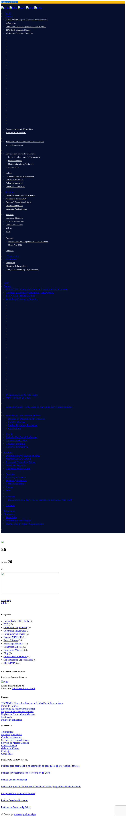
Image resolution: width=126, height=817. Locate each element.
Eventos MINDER (13, 637)
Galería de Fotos (9, 745)
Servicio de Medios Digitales (15, 742)
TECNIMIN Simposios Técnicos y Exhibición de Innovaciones (32, 703)
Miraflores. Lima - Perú (23, 688)
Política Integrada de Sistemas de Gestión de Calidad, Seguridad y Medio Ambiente (41, 786)
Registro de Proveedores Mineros (17, 711)
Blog (6, 653)
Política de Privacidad (11, 719)
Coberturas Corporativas (15, 627)
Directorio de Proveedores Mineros (18, 708)
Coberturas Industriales (15, 630)
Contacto (5, 751)
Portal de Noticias (9, 706)
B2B (6, 624)
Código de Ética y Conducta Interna (18, 793)
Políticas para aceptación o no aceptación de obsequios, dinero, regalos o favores (40, 766)
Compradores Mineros (14, 634)
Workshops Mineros (13, 643)
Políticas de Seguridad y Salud (15, 807)
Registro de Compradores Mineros (18, 714)
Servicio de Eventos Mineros (15, 740)
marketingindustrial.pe (25, 814)
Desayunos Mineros (13, 650)
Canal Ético (7, 754)
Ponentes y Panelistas (11, 734)
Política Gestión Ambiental (14, 779)
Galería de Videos (10, 748)
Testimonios (7, 731)
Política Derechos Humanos (14, 800)
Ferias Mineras (11, 640)
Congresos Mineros (13, 646)
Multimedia (6, 717)
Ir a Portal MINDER (8, 2)
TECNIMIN (10, 663)
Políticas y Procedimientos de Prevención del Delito (25, 773)
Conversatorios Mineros (15, 656)
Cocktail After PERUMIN (16, 621)
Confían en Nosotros (11, 737)
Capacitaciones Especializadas (18, 659)
